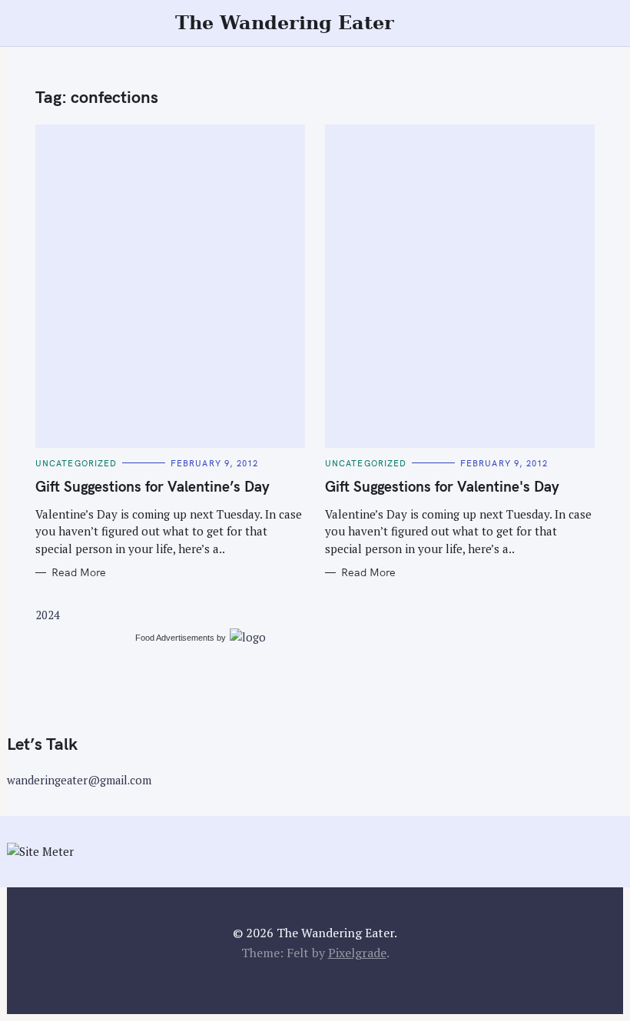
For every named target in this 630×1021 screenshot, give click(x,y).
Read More (78, 572)
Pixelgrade (357, 952)
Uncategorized (76, 463)
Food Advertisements (174, 637)
